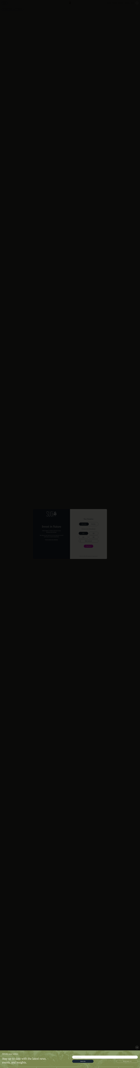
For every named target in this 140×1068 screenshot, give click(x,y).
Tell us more (126, 1061)
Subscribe (82, 1061)
